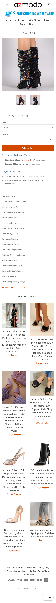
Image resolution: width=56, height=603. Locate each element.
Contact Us (20, 568)
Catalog (33, 571)
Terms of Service (13, 571)
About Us (10, 568)
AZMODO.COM (34, 588)
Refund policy (29, 574)
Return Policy (31, 568)
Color (4, 123)
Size (4, 111)
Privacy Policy (44, 568)
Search (24, 571)
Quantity (5, 134)
